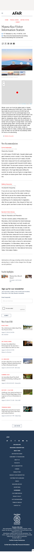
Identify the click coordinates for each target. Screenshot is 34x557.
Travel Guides (14, 20)
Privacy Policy (17, 496)
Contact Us (17, 505)
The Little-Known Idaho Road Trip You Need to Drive (11, 329)
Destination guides (17, 453)
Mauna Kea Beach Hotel (16, 277)
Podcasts (17, 462)
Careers (17, 469)
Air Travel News (7, 341)
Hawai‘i (18, 22)
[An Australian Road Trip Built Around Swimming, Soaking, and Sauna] (27, 376)
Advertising (17, 487)
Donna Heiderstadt (6, 147)
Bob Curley (17, 367)
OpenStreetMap (24, 103)
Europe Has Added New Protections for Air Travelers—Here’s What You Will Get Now (11, 345)
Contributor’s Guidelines (17, 478)
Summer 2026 (6, 374)
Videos (17, 481)
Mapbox (31, 103)
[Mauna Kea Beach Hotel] (5, 276)
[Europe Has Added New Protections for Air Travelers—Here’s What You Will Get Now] (27, 343)
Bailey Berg (18, 415)
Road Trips (5, 325)
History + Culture (7, 390)
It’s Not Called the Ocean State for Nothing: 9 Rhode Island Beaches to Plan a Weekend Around (12, 363)
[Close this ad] (33, 550)
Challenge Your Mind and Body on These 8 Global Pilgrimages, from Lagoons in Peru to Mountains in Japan (12, 395)
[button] (17, 92)
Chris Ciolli (17, 400)
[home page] (17, 13)
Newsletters (17, 472)
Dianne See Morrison (6, 352)
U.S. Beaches (5, 359)
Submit (6, 315)
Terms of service (17, 502)
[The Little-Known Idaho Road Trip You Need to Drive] (27, 327)
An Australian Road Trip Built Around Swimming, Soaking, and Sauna (11, 378)
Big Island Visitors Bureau (8, 212)
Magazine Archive (17, 484)
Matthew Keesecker (7, 184)
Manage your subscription (17, 475)
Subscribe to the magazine (17, 456)
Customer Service (17, 493)
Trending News (6, 407)
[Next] (30, 59)
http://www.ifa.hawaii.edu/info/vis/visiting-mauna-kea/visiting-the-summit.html (15, 36)
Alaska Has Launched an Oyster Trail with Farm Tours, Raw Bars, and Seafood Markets (11, 411)
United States (24, 20)
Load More (17, 426)
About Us (17, 459)
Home (6, 20)
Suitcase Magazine (17, 499)
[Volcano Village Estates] (28, 276)
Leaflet (19, 103)
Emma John (17, 383)
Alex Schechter (5, 334)
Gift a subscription (17, 466)
